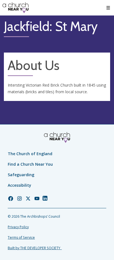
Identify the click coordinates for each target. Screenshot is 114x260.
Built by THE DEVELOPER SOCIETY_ (35, 248)
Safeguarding (21, 174)
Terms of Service (21, 237)
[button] (108, 7)
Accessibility (19, 185)
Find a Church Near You (30, 164)
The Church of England (30, 153)
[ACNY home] (15, 8)
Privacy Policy (18, 227)
